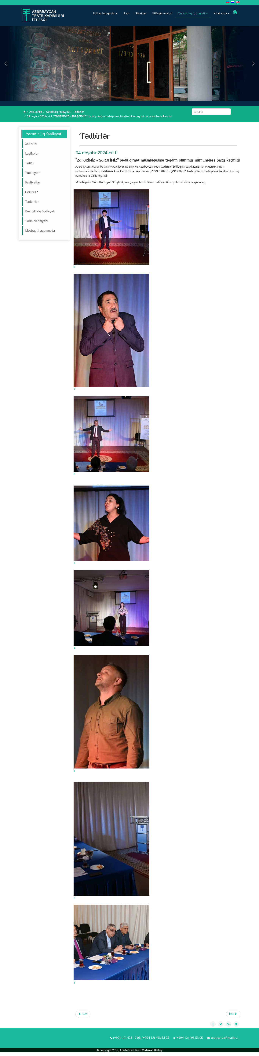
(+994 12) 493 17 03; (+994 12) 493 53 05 (141, 1038)
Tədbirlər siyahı (36, 221)
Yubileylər (32, 173)
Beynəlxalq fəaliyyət (39, 211)
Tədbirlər (78, 111)
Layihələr (32, 153)
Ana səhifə (35, 111)
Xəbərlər (31, 144)
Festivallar (32, 182)
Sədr (126, 13)
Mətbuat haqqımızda (40, 230)
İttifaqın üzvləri (162, 13)
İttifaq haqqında (104, 13)
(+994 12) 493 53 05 (189, 1038)
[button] (6, 64)
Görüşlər (31, 192)
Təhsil (29, 163)
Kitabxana (221, 13)
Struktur (140, 13)
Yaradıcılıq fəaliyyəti (191, 13)
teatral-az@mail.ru (224, 1038)
